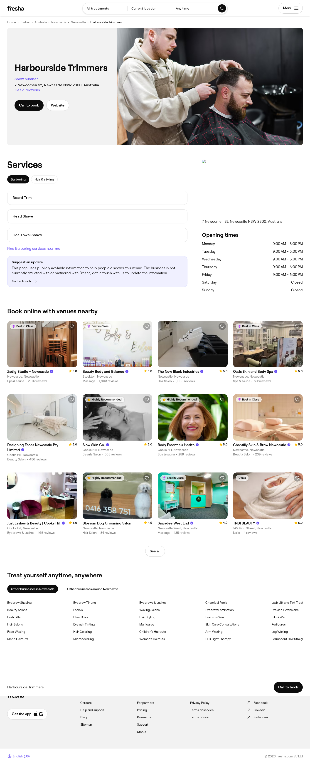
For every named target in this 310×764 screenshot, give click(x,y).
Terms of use (199, 717)
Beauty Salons (17, 610)
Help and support (92, 710)
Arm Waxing (213, 631)
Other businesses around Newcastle (92, 589)
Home (11, 22)
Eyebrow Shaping (19, 602)
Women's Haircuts (152, 639)
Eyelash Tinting (84, 624)
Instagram (261, 717)
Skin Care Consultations (222, 624)
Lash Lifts (14, 617)
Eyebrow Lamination (219, 610)
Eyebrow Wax (214, 617)
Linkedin (260, 710)
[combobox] (105, 8)
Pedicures (278, 624)
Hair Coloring (82, 631)
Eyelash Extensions (285, 610)
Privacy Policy (199, 703)
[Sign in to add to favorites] (71, 326)
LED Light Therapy (218, 639)
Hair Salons (15, 624)
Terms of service (202, 710)
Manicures (146, 624)
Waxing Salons (149, 610)
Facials (78, 610)
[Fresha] (15, 8)
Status (141, 732)
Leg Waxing (279, 631)
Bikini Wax (278, 617)
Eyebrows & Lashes (153, 602)
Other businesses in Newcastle (32, 589)
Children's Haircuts (152, 631)
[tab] (18, 179)
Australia (40, 22)
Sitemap (86, 724)
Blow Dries (80, 617)
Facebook (261, 703)
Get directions (27, 90)
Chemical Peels (216, 602)
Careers (86, 703)
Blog (83, 717)
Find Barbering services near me (33, 248)
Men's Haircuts (17, 639)
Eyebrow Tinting (84, 602)
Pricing (142, 710)
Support (142, 724)
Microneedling (83, 639)
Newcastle (58, 22)
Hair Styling (147, 617)
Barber (25, 22)
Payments (144, 717)
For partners (145, 703)
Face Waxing (16, 631)
